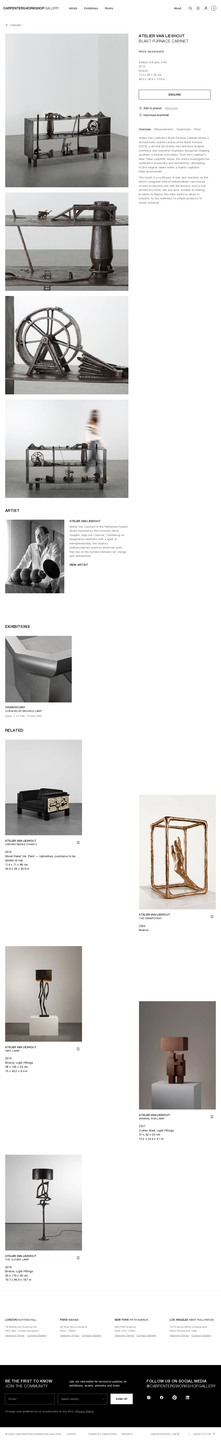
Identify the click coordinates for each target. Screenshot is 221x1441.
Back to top (202, 1434)
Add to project (153, 108)
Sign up (122, 1399)
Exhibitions (91, 8)
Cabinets (15, 25)
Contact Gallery (37, 1335)
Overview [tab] (145, 129)
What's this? (171, 108)
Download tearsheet (156, 115)
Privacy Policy (84, 1411)
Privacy (127, 1434)
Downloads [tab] (184, 129)
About (177, 8)
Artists (73, 8)
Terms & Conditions (102, 1434)
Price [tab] (197, 129)
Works (109, 8)
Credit (71, 1434)
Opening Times (14, 1335)
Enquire (175, 94)
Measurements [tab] (163, 129)
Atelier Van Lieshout (162, 36)
